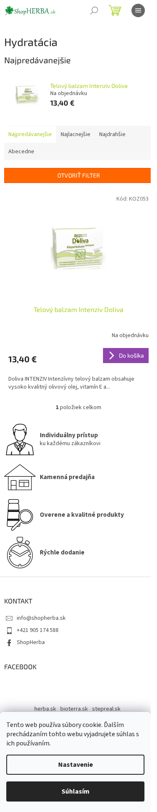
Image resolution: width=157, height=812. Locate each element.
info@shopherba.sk (41, 618)
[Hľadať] (94, 10)
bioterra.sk (74, 709)
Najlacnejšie (75, 134)
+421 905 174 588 (38, 630)
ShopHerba (31, 642)
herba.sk (45, 709)
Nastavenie (75, 764)
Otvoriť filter (78, 175)
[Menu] (138, 10)
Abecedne (21, 151)
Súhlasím (76, 791)
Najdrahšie (112, 134)
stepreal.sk (106, 709)
